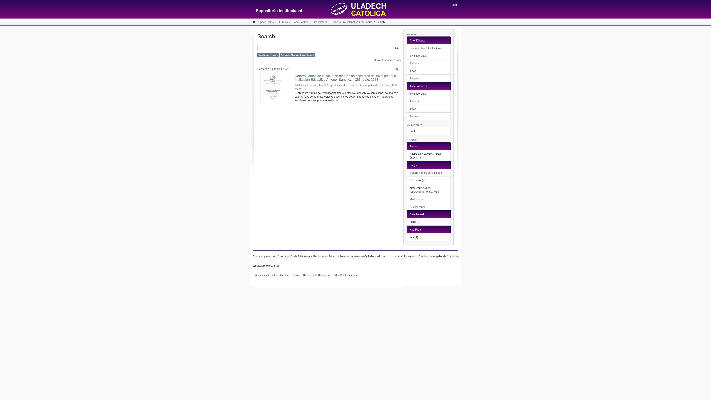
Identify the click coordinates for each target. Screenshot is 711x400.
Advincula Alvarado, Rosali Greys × (297, 55)
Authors (414, 63)
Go (397, 48)
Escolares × (263, 55)
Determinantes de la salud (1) (427, 172)
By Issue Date (418, 55)
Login (413, 131)
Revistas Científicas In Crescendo (311, 275)
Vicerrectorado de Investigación (271, 275)
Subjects (415, 78)
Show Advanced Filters (387, 60)
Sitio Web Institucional (346, 275)
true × (275, 55)
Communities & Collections (425, 48)
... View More (417, 207)
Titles (413, 71)
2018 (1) (415, 222)
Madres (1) (416, 199)
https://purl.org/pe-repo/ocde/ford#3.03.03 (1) (425, 189)
